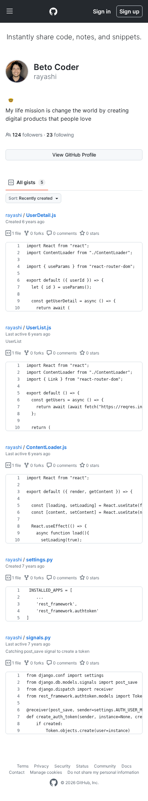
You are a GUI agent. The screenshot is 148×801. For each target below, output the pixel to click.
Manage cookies (46, 772)
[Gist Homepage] (53, 11)
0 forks (36, 233)
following (60, 135)
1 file (16, 233)
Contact (16, 772)
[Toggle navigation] (10, 11)
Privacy (41, 766)
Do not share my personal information (103, 772)
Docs (126, 766)
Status (82, 766)
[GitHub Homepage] (54, 782)
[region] (74, 276)
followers (28, 135)
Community (105, 766)
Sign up (129, 11)
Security (62, 766)
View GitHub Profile (74, 155)
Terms (23, 766)
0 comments (64, 233)
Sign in (102, 11)
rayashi (14, 215)
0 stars (92, 233)
